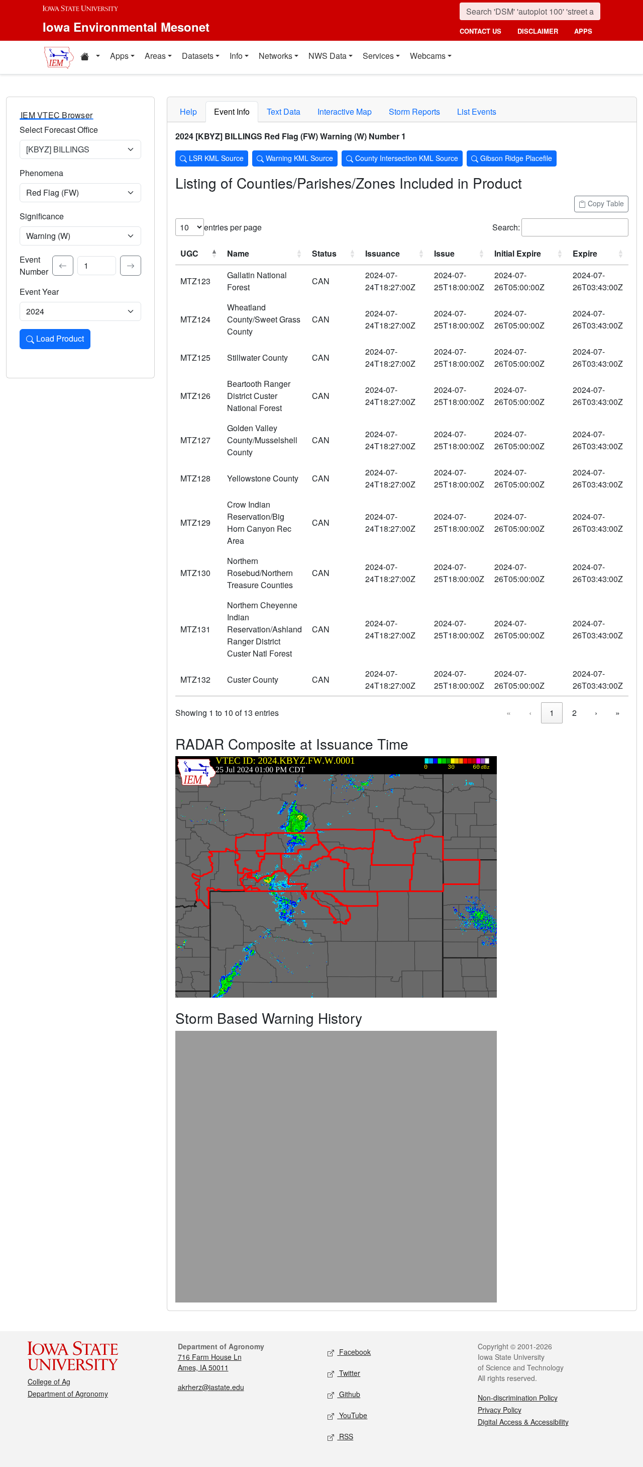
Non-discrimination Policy (518, 1398)
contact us (480, 31)
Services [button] (378, 55)
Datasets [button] (197, 55)
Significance (42, 216)
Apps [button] (119, 55)
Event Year (39, 291)
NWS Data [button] (327, 55)
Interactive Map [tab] (344, 111)
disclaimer (537, 31)
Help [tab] (188, 111)
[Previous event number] (62, 266)
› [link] (596, 712)
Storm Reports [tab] (414, 111)
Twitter (348, 1373)
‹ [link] (530, 712)
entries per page (233, 227)
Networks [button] (275, 55)
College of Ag (49, 1381)
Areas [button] (155, 55)
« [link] (508, 712)
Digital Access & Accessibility (523, 1422)
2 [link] (574, 712)
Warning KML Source (298, 158)
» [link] (617, 712)
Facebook (354, 1352)
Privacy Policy (499, 1410)
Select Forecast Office (59, 129)
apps (583, 31)
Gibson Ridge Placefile (515, 158)
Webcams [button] (428, 55)
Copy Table (605, 203)
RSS (345, 1436)
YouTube (352, 1415)
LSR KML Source (215, 158)
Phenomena (41, 173)
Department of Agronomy (68, 1394)
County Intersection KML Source (405, 158)
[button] (89, 57)
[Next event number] (130, 266)
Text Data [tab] (283, 111)
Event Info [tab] (232, 111)
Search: (506, 227)
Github (348, 1394)
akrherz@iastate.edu (211, 1387)
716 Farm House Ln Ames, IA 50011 (210, 1362)
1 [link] (552, 712)
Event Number (34, 265)
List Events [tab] (476, 111)
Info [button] (236, 55)
